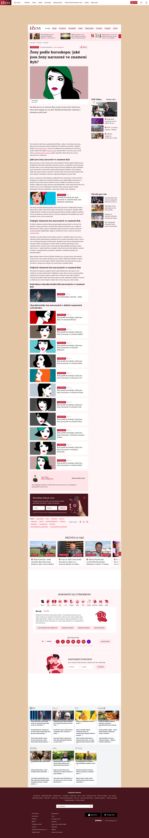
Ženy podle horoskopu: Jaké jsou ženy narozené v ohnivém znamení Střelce (70, 435)
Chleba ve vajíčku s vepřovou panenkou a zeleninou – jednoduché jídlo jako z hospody (107, 723)
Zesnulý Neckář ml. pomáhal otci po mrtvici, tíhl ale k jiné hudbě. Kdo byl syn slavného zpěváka (40, 731)
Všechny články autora (78, 478)
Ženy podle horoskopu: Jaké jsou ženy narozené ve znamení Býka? (70, 333)
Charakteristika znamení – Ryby (69, 297)
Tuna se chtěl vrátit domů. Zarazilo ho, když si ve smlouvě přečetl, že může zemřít (70, 562)
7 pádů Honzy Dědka (37, 798)
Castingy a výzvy (56, 819)
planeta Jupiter (51, 151)
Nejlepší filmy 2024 (47, 795)
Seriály (40, 2)
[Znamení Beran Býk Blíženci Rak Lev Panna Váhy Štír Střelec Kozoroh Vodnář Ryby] (51, 508)
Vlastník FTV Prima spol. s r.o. (40, 829)
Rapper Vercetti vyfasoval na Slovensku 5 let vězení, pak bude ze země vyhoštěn (63, 771)
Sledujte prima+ (58, 2)
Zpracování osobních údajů (59, 824)
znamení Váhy (34, 233)
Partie (79, 795)
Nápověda (54, 827)
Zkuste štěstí (105, 641)
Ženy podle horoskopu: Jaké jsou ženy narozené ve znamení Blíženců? (69, 347)
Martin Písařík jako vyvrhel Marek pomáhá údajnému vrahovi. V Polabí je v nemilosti (97, 562)
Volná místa (35, 816)
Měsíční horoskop (84, 628)
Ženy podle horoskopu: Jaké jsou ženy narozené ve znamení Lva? (69, 376)
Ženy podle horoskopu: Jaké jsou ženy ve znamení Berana (69, 318)
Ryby (74, 151)
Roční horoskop (99, 628)
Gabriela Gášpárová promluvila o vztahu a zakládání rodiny (111, 137)
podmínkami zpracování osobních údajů (57, 512)
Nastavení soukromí (57, 832)
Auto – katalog (112, 795)
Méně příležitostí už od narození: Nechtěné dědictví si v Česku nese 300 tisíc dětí (48, 37)
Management (55, 813)
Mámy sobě (94, 2)
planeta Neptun (42, 148)
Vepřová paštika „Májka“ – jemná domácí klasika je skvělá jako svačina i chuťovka (108, 731)
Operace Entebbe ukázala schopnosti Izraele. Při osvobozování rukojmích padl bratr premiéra (85, 732)
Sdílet (84, 47)
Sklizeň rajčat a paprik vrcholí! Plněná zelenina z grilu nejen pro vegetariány (85, 780)
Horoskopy (47, 2)
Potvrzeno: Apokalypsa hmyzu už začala (85, 722)
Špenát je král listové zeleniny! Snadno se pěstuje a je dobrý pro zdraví (85, 771)
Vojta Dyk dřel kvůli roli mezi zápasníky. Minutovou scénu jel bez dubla (111, 200)
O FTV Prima (35, 813)
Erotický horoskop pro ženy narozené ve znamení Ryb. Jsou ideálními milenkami (69, 199)
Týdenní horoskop (67, 628)
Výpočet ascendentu (100, 798)
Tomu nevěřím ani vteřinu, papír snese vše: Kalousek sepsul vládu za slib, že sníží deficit (40, 723)
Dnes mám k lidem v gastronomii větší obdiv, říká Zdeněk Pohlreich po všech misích (62, 740)
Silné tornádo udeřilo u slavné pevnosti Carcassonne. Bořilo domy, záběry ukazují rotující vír (39, 740)
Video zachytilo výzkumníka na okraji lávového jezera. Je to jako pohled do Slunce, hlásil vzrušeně (85, 740)
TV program (65, 795)
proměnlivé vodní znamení (42, 153)
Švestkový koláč (80, 800)
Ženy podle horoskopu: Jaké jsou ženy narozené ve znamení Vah (69, 406)
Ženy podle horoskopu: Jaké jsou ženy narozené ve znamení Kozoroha (69, 449)
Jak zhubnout (36, 795)
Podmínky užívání (37, 824)
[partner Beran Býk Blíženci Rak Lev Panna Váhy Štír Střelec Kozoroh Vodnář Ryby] (87, 667)
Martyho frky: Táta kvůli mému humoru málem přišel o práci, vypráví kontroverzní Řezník (61, 763)
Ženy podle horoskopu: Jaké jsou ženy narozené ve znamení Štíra (69, 420)
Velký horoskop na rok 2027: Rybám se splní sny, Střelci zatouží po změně (78, 36)
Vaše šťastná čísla (73, 638)
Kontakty (54, 821)
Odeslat (62, 508)
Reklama (34, 819)
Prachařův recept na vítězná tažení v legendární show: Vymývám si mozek (63, 731)
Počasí (83, 795)
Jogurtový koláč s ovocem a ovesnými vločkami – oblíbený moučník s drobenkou (107, 740)
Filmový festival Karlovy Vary (73, 2)
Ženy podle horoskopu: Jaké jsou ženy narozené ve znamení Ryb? (69, 464)
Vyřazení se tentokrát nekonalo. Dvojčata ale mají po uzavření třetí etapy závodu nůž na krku (111, 216)
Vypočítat (101, 667)
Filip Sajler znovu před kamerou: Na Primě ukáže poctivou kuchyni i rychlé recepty (110, 208)
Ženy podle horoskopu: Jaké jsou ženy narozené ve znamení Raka (69, 362)
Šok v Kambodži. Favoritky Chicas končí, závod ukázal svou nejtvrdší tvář (111, 224)
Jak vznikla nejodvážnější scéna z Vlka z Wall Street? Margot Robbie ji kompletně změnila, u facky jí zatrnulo (40, 781)
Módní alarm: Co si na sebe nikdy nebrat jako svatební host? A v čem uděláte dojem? (109, 37)
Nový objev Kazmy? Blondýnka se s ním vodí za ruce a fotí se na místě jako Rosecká (63, 780)
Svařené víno (54, 798)
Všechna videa (111, 99)
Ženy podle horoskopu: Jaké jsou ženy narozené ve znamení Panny (70, 391)
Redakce (54, 829)
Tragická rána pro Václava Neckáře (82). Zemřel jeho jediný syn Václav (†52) (63, 723)
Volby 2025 (47, 798)
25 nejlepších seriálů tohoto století (40, 761)
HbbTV (34, 821)
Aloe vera (76, 798)
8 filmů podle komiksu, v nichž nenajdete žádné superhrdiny (39, 770)
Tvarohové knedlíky (111, 798)
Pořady (87, 2)
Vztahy (34, 2)
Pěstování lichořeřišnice (86, 798)
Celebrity (27, 2)
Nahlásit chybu (36, 832)
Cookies (34, 827)
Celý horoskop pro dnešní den (47, 628)
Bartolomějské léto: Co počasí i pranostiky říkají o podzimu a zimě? (85, 762)
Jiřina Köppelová (59, 47)
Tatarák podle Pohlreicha (66, 798)
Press (53, 816)
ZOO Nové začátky (102, 795)
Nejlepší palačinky (69, 800)
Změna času (73, 795)
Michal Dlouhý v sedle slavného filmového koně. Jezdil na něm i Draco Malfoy (42, 561)
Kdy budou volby (91, 795)
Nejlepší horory (57, 795)
